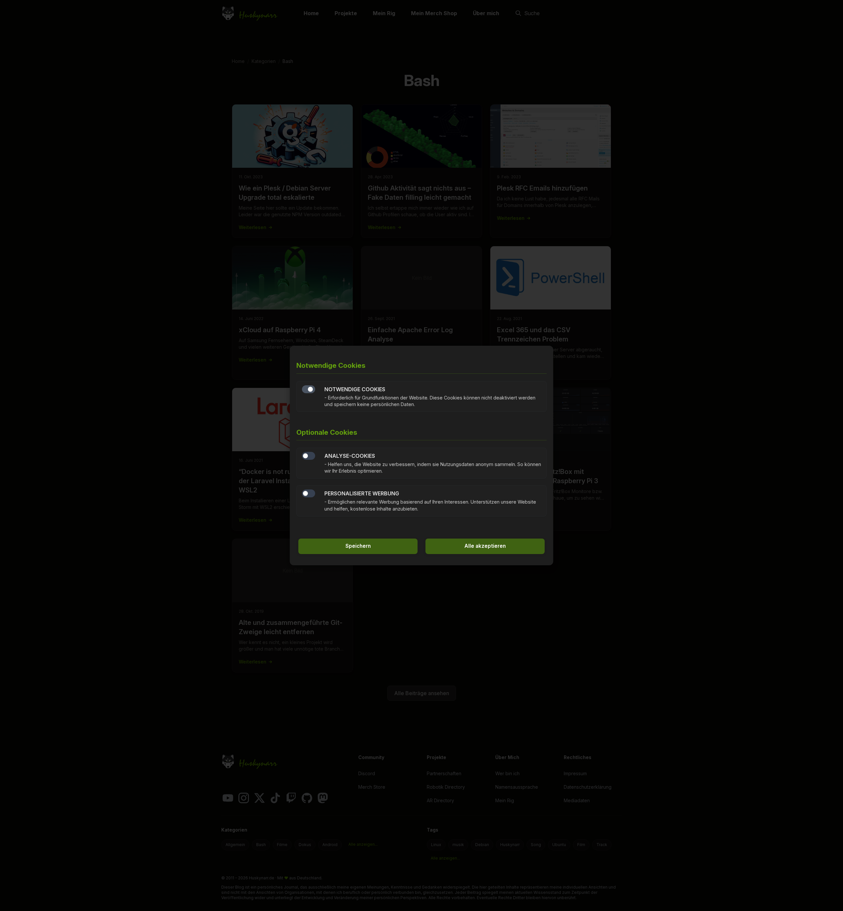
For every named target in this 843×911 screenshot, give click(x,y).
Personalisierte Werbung (308, 493)
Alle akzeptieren (485, 546)
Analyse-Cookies (308, 456)
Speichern (358, 546)
